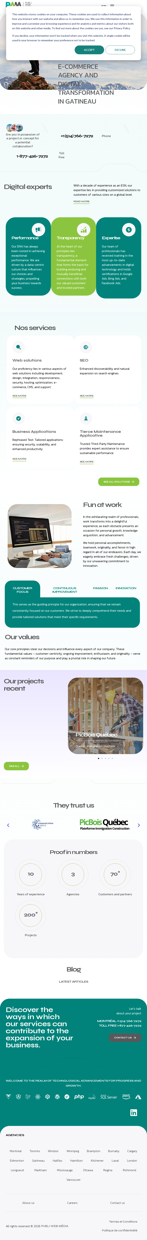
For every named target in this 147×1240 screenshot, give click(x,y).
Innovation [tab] (125, 588)
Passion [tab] (100, 588)
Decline (120, 49)
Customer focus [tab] (22, 590)
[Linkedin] (133, 1112)
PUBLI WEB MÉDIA (54, 1226)
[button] (112, 6)
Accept (89, 49)
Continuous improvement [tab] (64, 590)
